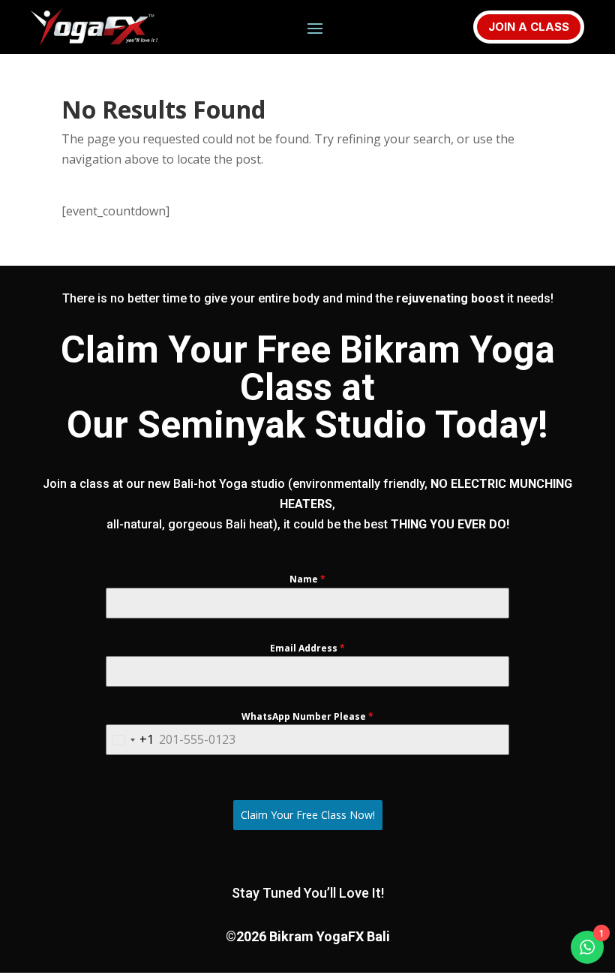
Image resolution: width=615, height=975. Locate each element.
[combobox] (130, 739)
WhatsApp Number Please (308, 716)
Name (308, 579)
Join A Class (528, 27)
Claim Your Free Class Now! (308, 815)
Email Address (307, 648)
